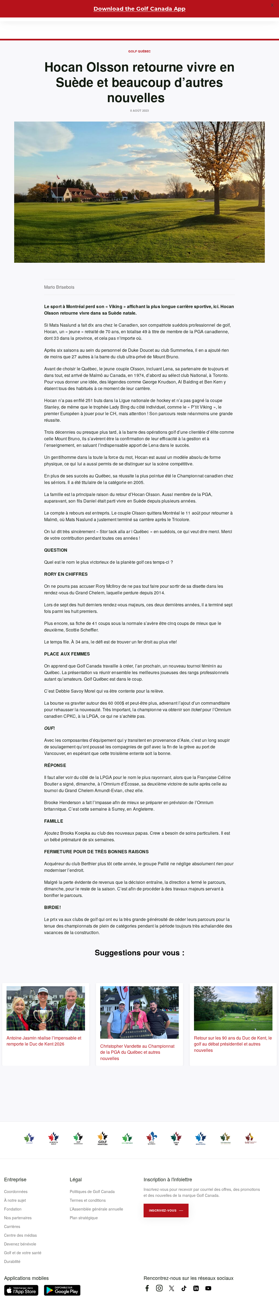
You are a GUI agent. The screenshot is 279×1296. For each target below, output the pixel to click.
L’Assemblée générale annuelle (96, 1209)
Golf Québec (139, 51)
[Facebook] (147, 1288)
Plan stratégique (84, 1217)
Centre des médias (20, 1235)
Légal (76, 1179)
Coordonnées (16, 1191)
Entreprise (15, 1179)
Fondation (13, 1209)
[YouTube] (208, 1288)
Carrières (12, 1226)
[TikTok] (183, 1288)
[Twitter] (171, 1288)
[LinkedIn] (196, 1288)
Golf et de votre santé (22, 1252)
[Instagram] (159, 1288)
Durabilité (12, 1261)
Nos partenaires (18, 1217)
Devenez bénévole (20, 1244)
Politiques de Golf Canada (92, 1191)
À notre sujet (15, 1200)
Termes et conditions (88, 1200)
